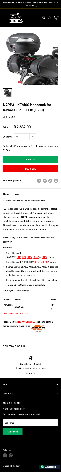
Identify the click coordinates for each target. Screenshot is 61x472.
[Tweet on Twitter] (50, 180)
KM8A (29, 257)
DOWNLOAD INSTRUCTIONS (16, 313)
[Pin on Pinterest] (45, 180)
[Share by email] (56, 180)
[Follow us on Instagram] (11, 455)
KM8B (36, 257)
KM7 (24, 257)
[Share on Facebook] (39, 180)
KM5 (19, 257)
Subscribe (12, 431)
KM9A (44, 257)
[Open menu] (4, 18)
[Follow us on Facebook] (5, 455)
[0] (55, 18)
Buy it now (30, 168)
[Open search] (43, 17)
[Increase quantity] (33, 137)
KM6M (46, 262)
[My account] (49, 17)
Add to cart (30, 159)
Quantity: (7, 136)
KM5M (37, 262)
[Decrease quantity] (17, 137)
